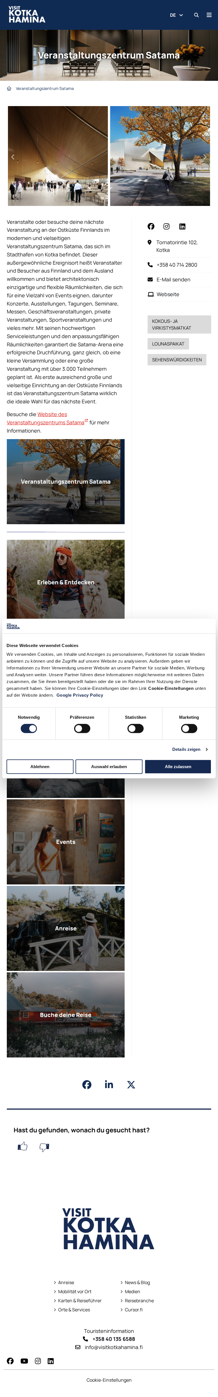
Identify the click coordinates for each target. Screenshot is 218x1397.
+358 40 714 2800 (177, 264)
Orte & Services (74, 1309)
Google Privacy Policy (79, 695)
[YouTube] (24, 1361)
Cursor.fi (134, 1309)
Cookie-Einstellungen (109, 1380)
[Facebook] (10, 1361)
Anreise (66, 1282)
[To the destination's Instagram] (168, 226)
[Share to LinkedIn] (109, 1084)
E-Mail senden (173, 279)
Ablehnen (39, 766)
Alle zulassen (178, 766)
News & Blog (137, 1282)
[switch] (82, 728)
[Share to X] (131, 1084)
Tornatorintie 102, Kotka (183, 246)
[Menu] (209, 14)
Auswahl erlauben (109, 766)
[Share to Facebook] (86, 1084)
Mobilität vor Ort (74, 1291)
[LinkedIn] (51, 1361)
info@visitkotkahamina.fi (114, 1347)
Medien (132, 1291)
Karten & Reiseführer (78, 1300)
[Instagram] (38, 1361)
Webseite (168, 294)
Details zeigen (186, 749)
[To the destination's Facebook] (152, 226)
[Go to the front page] (109, 1262)
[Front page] (9, 88)
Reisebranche (139, 1300)
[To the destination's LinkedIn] (183, 226)
